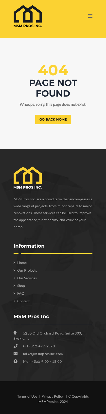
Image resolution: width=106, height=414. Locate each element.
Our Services (27, 278)
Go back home (53, 119)
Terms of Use (27, 396)
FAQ (20, 293)
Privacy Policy (53, 396)
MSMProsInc (48, 401)
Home (22, 262)
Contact (23, 301)
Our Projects (27, 270)
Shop (21, 286)
